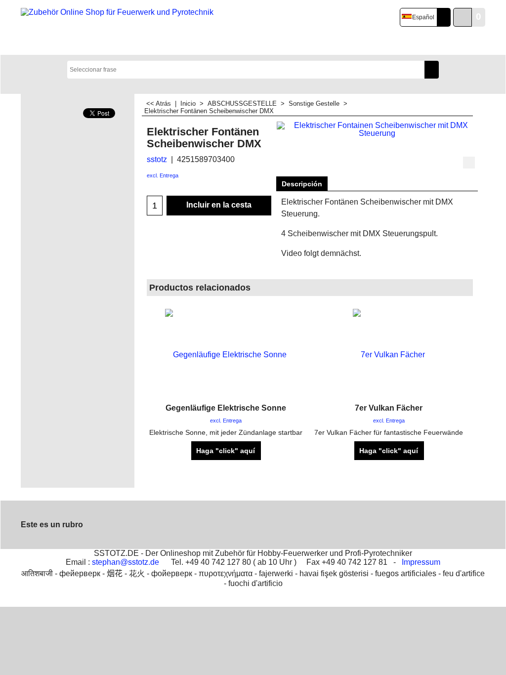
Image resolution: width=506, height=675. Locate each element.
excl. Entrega (162, 175)
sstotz (157, 159)
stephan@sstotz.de (125, 562)
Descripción (302, 184)
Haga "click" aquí (225, 451)
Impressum (421, 562)
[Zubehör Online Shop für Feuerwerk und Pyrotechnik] (119, 27)
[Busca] (431, 70)
